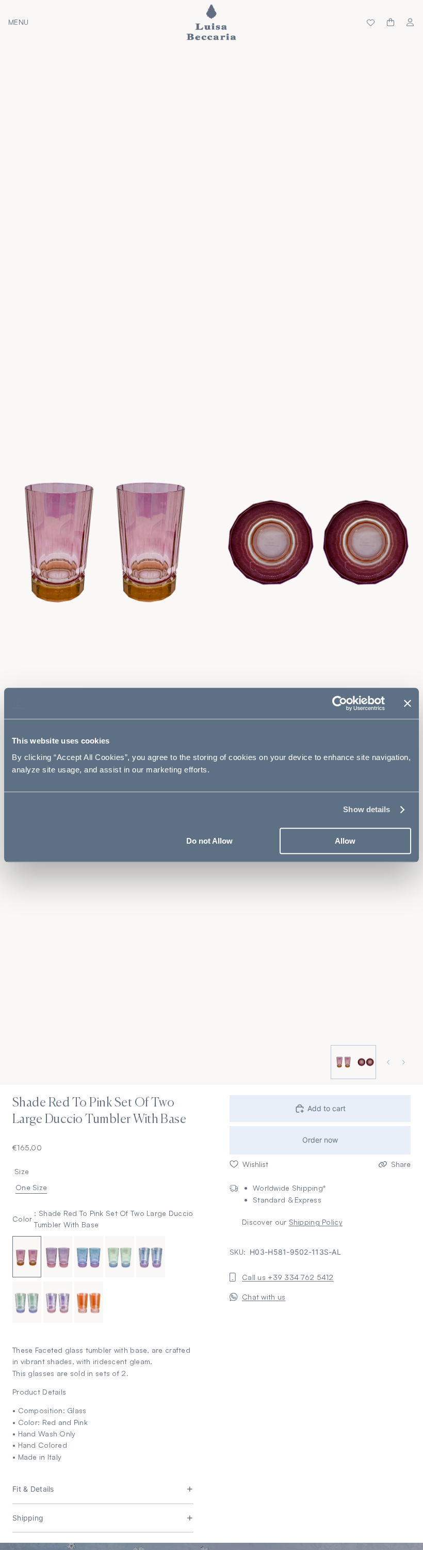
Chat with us (263, 1296)
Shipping (27, 1517)
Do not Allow (209, 840)
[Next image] (405, 1062)
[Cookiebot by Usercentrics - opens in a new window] (340, 703)
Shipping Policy (316, 1221)
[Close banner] (407, 703)
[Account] (410, 22)
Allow (345, 840)
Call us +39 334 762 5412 (288, 1277)
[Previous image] (389, 1062)
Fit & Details (33, 1488)
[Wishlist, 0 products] (371, 22)
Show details (366, 809)
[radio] (26, 1256)
